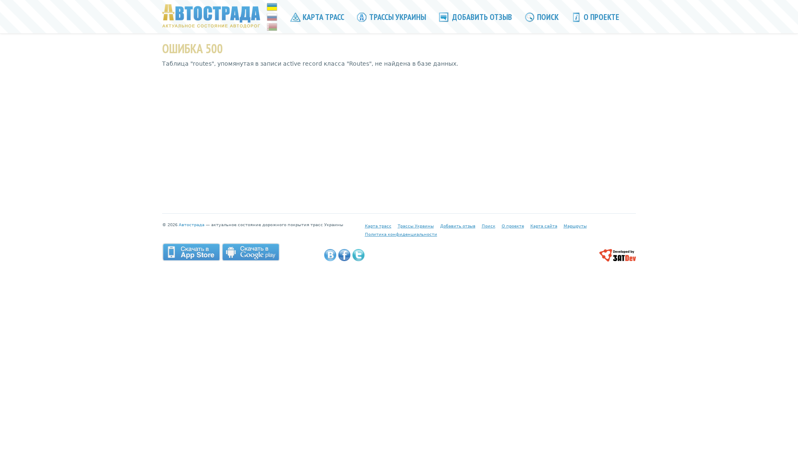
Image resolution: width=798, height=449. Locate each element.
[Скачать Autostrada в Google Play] (251, 252)
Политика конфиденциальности (401, 234)
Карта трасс (322, 17)
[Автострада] (211, 15)
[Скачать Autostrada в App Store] (191, 252)
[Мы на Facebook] (344, 255)
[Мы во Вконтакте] (330, 255)
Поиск (547, 17)
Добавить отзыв (481, 17)
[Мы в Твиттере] (358, 255)
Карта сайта (543, 226)
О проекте (600, 17)
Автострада (191, 224)
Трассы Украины (396, 17)
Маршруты (575, 226)
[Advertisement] (399, 134)
